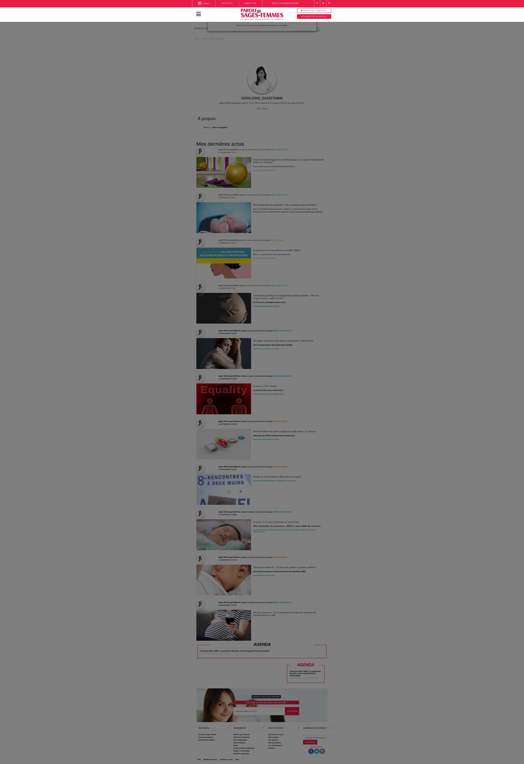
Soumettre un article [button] (315, 16)
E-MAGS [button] (205, 3)
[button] (329, 3)
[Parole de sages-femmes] (262, 14)
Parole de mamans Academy (285, 3)
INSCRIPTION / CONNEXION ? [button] (314, 10)
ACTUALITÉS (227, 3)
